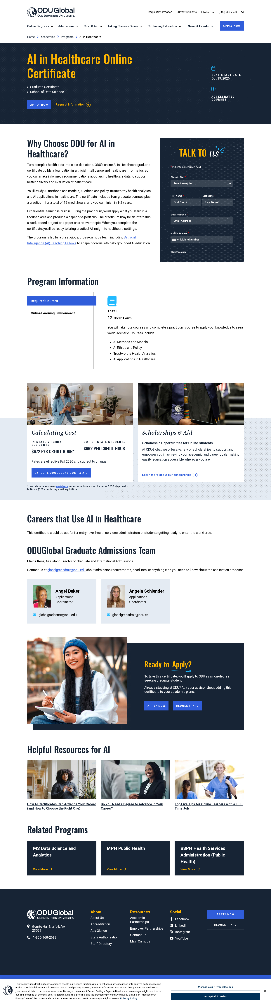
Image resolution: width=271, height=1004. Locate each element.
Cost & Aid (91, 26)
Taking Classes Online (122, 26)
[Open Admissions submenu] (77, 26)
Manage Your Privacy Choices (215, 987)
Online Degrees (38, 26)
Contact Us (138, 935)
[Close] (265, 991)
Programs (67, 37)
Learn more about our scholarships (166, 475)
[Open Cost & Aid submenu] (101, 26)
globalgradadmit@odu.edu (66, 570)
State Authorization (105, 937)
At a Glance (99, 931)
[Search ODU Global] (242, 12)
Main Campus (140, 941)
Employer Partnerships (147, 928)
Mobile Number (179, 233)
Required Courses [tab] (44, 301)
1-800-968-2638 (44, 937)
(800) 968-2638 (228, 11)
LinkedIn (181, 925)
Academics (48, 37)
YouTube (181, 938)
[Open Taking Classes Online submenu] (141, 26)
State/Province (179, 252)
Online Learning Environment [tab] (53, 313)
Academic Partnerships (139, 920)
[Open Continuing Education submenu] (179, 26)
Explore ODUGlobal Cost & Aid (61, 472)
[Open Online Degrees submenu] (52, 26)
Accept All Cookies (215, 996)
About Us (97, 918)
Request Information (160, 11)
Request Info (187, 705)
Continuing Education (162, 26)
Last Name (208, 196)
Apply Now (232, 25)
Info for (205, 12)
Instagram (182, 932)
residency (62, 486)
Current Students (187, 11)
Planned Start (178, 177)
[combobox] (175, 240)
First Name (176, 196)
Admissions (66, 26)
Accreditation (100, 924)
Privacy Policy (128, 998)
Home (31, 37)
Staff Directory (101, 944)
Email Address (178, 214)
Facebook (182, 919)
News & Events (198, 26)
